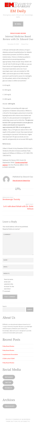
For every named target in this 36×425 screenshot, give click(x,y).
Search (5, 306)
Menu (19, 24)
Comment (8, 234)
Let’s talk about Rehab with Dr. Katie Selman (18, 207)
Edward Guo (24, 44)
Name (6, 260)
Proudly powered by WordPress (18, 419)
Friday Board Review (18, 33)
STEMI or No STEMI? (9, 358)
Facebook (8, 388)
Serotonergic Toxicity (11, 199)
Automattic (25, 421)
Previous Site (9, 406)
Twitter (8, 382)
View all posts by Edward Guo (21, 180)
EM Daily (18, 11)
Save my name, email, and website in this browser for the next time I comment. (9, 285)
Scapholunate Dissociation (10, 354)
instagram (9, 377)
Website (7, 273)
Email (6, 266)
